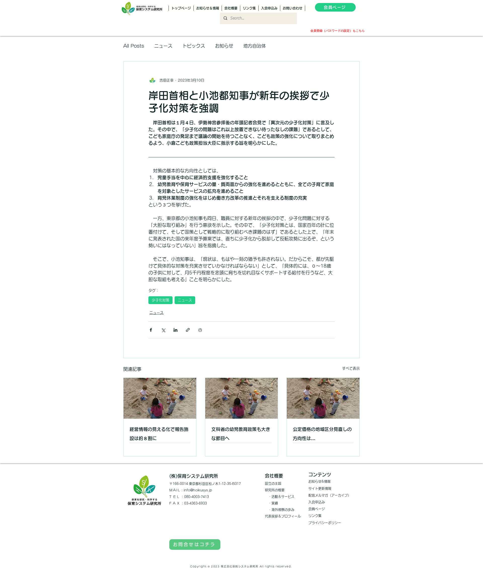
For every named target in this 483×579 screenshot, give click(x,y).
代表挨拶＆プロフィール (283, 516)
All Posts (133, 46)
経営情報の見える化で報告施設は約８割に (159, 434)
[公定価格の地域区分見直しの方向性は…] (323, 398)
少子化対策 (160, 300)
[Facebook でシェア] (150, 330)
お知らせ (224, 46)
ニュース (163, 46)
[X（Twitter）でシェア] (163, 330)
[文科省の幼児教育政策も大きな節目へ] (241, 398)
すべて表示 (351, 368)
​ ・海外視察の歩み (279, 509)
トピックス (193, 46)
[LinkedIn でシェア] (175, 330)
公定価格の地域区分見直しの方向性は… (322, 434)
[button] (360, 8)
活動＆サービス (282, 496)
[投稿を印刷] (200, 330)
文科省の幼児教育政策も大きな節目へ (240, 434)
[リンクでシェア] (187, 330)
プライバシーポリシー (324, 522)
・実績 (271, 503)
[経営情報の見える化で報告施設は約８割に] (160, 398)
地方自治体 (254, 46)
